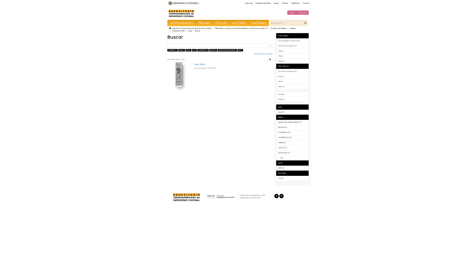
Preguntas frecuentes (263, 3)
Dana (190, 31)
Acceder (281, 94)
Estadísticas (295, 3)
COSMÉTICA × (172, 50)
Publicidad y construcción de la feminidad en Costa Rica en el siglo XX (241, 28)
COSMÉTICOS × (203, 50)
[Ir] (305, 23)
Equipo (276, 3)
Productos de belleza (278, 28)
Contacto (306, 3)
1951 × (240, 50)
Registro (303, 12)
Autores (281, 51)
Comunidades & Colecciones (289, 41)
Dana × (188, 50)
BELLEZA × (213, 50)
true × (194, 50)
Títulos (280, 56)
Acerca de (249, 3)
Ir (270, 45)
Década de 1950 (178, 31)
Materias (281, 61)
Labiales (293, 28)
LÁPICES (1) (282, 148)
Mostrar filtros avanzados (263, 54)
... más (280, 158)
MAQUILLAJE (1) (284, 153)
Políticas (285, 3)
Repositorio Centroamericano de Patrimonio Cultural (191, 28)
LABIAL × (181, 50)
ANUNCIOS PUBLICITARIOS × (227, 50)
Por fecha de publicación (287, 46)
